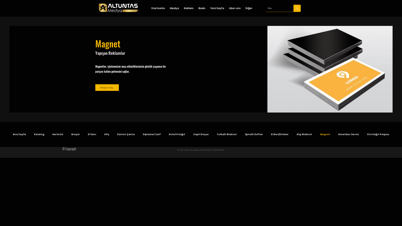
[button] (174, 8)
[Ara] (297, 8)
